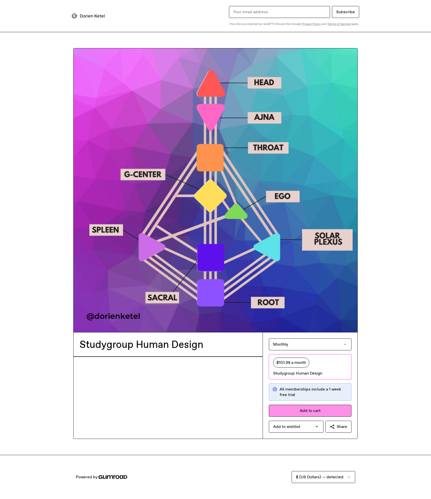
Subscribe (345, 11)
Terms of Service (338, 24)
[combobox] (296, 427)
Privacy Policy (311, 24)
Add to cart (310, 410)
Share (342, 426)
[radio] (310, 366)
